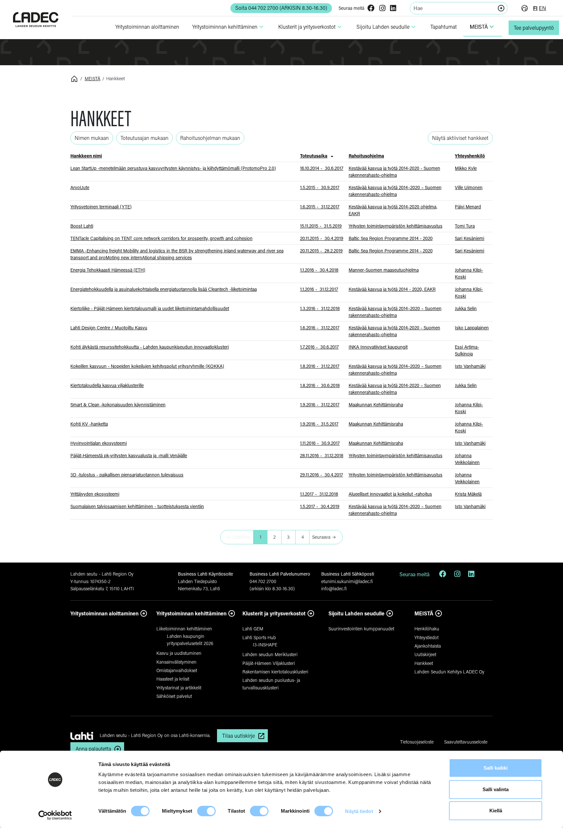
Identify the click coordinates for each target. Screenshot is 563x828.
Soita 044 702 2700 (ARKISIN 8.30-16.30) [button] (281, 7)
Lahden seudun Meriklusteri (269, 654)
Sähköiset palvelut (174, 696)
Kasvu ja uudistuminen (178, 653)
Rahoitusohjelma (366, 156)
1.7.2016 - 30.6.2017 (319, 347)
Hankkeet (423, 663)
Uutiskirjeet (425, 654)
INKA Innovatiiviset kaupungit (378, 347)
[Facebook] (371, 8)
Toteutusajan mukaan (144, 137)
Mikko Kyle (466, 168)
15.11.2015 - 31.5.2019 (321, 226)
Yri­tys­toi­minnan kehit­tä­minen (228, 27)
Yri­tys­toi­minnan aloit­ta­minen (147, 26)
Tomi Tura (465, 226)
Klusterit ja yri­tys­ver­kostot (310, 27)
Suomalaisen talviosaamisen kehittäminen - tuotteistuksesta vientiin (137, 506)
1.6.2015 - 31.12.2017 (319, 206)
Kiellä (495, 810)
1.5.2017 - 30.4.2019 (319, 506)
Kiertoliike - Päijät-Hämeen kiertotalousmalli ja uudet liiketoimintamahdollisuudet (149, 308)
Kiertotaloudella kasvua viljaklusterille (107, 385)
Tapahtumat (443, 26)
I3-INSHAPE (265, 644)
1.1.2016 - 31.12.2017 (319, 289)
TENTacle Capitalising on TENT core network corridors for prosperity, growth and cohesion (161, 238)
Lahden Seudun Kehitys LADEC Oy (449, 672)
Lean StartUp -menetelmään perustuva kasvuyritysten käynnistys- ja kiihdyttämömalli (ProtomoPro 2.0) (173, 168)
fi (535, 8)
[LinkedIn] (393, 8)
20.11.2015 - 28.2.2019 (321, 251)
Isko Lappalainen (472, 327)
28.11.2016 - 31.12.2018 (321, 455)
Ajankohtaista (427, 646)
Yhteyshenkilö (470, 156)
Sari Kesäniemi (469, 238)
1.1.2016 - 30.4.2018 (319, 270)
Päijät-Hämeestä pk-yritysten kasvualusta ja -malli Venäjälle (128, 455)
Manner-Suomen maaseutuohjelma (384, 270)
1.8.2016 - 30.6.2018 (320, 385)
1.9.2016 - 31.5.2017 (319, 424)
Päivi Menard (468, 206)
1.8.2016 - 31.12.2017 (319, 366)
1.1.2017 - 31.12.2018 (319, 494)
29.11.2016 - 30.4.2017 (321, 475)
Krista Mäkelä (468, 494)
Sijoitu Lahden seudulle (386, 27)
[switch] (206, 811)
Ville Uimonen (469, 187)
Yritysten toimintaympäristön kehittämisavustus (395, 226)
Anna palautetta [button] (93, 748)
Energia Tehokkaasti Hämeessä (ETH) (107, 270)
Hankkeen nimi (86, 156)
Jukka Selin (466, 308)
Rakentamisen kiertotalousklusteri (275, 672)
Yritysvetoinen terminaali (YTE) (101, 206)
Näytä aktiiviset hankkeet (460, 137)
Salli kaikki (496, 768)
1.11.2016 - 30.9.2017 (320, 443)
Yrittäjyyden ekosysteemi (94, 494)
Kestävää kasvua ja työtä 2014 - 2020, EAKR (392, 289)
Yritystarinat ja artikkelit (178, 688)
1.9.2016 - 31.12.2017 (319, 404)
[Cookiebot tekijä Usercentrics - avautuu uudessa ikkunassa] (55, 815)
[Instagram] (382, 8)
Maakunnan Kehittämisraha (376, 404)
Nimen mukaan (92, 137)
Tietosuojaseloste (417, 742)
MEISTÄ (483, 27)
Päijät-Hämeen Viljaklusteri (268, 663)
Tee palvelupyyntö (534, 27)
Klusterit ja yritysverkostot (274, 613)
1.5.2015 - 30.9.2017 (319, 187)
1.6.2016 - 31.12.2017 (319, 327)
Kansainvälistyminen (176, 662)
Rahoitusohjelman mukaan (210, 137)
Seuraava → (324, 537)
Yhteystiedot (426, 637)
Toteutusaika (313, 156)
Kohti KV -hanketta (89, 424)
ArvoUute (79, 187)
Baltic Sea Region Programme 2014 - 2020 (391, 238)
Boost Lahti (81, 226)
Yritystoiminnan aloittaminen (104, 613)
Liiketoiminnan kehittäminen (184, 628)
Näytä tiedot (359, 811)
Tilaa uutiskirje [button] (238, 735)
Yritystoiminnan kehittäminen (191, 613)
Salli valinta (496, 789)
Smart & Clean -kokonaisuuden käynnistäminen (118, 404)
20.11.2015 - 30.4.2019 (321, 238)
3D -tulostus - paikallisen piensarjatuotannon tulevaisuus (126, 475)
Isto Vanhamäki (470, 366)
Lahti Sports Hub (259, 637)
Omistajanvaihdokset (176, 670)
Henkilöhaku (426, 628)
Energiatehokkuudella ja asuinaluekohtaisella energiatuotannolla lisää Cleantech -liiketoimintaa (163, 289)
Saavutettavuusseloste (465, 742)
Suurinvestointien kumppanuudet (361, 628)
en (542, 8)
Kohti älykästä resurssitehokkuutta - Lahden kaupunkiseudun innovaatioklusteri (149, 347)
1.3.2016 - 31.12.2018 (320, 308)
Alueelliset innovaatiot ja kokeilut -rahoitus (390, 494)
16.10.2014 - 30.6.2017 (321, 168)
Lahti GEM (252, 628)
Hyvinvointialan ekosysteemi (98, 443)
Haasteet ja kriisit (172, 679)
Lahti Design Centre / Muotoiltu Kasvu (108, 327)
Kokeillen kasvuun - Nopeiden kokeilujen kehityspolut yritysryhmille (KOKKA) (147, 366)
